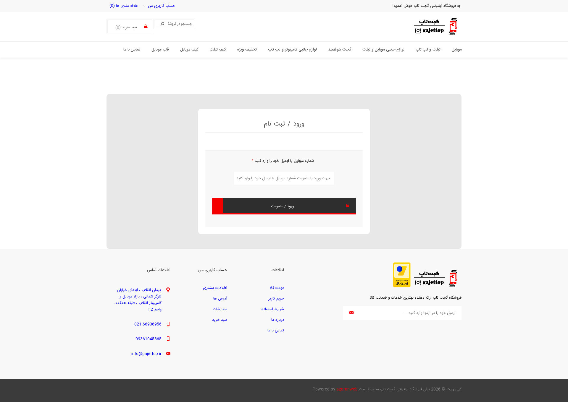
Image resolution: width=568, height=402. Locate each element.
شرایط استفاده (273, 309)
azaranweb (347, 389)
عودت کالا (277, 288)
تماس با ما (275, 330)
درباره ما (277, 320)
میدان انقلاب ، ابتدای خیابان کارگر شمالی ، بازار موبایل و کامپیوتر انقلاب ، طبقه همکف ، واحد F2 (138, 300)
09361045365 (148, 339)
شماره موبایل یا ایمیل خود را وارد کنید (282, 161)
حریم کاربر (276, 298)
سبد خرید (219, 320)
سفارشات (220, 309)
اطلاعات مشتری (215, 288)
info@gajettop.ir (146, 354)
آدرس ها (220, 298)
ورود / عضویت (282, 206)
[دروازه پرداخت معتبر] (402, 286)
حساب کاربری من (161, 6)
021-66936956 (148, 324)
